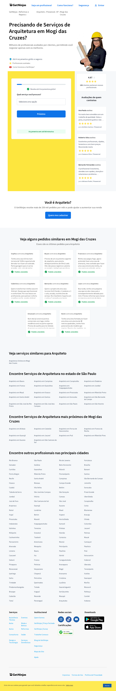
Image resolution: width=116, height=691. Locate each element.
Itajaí (11, 515)
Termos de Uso (77, 675)
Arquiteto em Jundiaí (92, 386)
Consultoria (13, 634)
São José (62, 501)
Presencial (50, 12)
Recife (11, 478)
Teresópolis (88, 569)
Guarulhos (38, 469)
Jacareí (87, 528)
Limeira (12, 551)
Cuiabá (11, 487)
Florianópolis (64, 474)
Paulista (87, 546)
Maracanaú (13, 569)
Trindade (12, 582)
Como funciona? (65, 5)
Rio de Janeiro (64, 460)
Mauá (61, 510)
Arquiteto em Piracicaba (68, 392)
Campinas (63, 478)
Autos (11, 629)
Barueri (87, 469)
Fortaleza (88, 460)
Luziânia (62, 582)
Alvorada (12, 546)
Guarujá (37, 506)
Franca (36, 560)
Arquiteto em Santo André (19, 397)
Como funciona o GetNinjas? (24, 67)
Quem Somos (39, 617)
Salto (11, 578)
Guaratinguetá (64, 587)
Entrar (101, 5)
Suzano (62, 506)
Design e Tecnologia (13, 641)
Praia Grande (89, 492)
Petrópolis (63, 546)
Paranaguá (38, 601)
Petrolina (38, 578)
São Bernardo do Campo (93, 478)
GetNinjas (13, 12)
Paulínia (62, 551)
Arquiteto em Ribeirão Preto (95, 392)
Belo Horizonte (65, 465)
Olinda (86, 519)
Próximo (41, 113)
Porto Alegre (14, 474)
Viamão (62, 533)
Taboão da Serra (15, 492)
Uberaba (87, 564)
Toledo (37, 587)
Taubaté (37, 537)
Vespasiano (38, 569)
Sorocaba (87, 487)
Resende (37, 596)
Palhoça (87, 592)
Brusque (12, 592)
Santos (87, 474)
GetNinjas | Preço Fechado (44, 623)
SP (57, 12)
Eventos (24, 617)
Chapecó (37, 573)
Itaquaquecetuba (40, 524)
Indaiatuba (13, 524)
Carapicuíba (88, 501)
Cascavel (12, 555)
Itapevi (62, 515)
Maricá (61, 542)
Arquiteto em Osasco (42, 392)
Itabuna (87, 601)
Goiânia (37, 465)
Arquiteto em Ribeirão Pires (95, 435)
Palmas (87, 533)
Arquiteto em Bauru (16, 381)
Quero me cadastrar (58, 215)
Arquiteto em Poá (66, 435)
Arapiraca (12, 506)
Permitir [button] (107, 685)
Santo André (39, 478)
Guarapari (88, 578)
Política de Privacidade (93, 675)
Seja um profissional (41, 5)
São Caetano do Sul (41, 501)
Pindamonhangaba (16, 587)
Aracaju (87, 515)
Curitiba (12, 469)
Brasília (87, 465)
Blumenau (88, 510)
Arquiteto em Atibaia (17, 429)
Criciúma (62, 578)
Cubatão (12, 596)
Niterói (62, 469)
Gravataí (37, 533)
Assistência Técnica (13, 618)
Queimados (38, 582)
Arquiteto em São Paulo (68, 404)
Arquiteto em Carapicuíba (69, 381)
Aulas (11, 623)
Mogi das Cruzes (64, 13)
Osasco (12, 483)
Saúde (23, 634)
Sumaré (62, 524)
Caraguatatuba (65, 560)
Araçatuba (63, 601)
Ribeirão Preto (40, 474)
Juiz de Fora (13, 501)
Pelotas (37, 564)
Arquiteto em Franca (17, 386)
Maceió (37, 519)
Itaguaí (37, 592)
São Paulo (38, 460)
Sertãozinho (64, 592)
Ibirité (61, 555)
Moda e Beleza (24, 624)
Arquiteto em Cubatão (42, 429)
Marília (86, 582)
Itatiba (87, 573)
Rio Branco (13, 460)
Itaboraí (87, 560)
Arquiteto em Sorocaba (68, 397)
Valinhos (12, 528)
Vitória (36, 496)
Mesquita (37, 546)
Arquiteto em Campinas (43, 381)
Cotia (86, 506)
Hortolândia (64, 519)
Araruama (63, 573)
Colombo (87, 524)
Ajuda (36, 657)
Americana (38, 542)
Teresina (37, 528)
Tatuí (11, 601)
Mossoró (87, 587)
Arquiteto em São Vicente (94, 404)
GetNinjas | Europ (41, 629)
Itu (35, 555)
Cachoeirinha (14, 537)
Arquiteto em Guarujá (17, 435)
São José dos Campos (42, 492)
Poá (85, 551)
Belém (61, 487)
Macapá (62, 596)
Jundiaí (12, 496)
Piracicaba (13, 519)
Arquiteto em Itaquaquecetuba (65, 387)
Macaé (86, 537)
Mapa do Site (39, 651)
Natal (11, 510)
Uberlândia (88, 496)
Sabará (11, 560)
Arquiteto (40, 12)
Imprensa (66, 675)
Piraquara (13, 564)
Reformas (25, 629)
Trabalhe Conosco (41, 634)
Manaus (37, 483)
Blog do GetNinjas (41, 640)
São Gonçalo (64, 492)
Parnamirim (13, 542)
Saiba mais (69, 685)
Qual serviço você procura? (29, 94)
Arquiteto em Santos (42, 397)
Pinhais (62, 528)
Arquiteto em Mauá (16, 392)
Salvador (12, 465)
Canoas (62, 496)
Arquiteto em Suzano (17, 440)
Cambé (87, 596)
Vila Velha (38, 487)
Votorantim (88, 555)
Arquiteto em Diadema (93, 381)
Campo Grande (65, 483)
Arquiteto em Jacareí (42, 435)
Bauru (36, 551)
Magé (61, 569)
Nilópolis (12, 533)
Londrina (37, 510)
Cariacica (62, 537)
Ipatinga (12, 573)
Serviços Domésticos (25, 641)
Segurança (84, 5)
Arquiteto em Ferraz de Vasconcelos (68, 430)
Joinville (87, 483)
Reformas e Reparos (24, 13)
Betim (36, 515)
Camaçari (88, 542)
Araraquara (63, 564)
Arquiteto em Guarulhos (43, 386)
